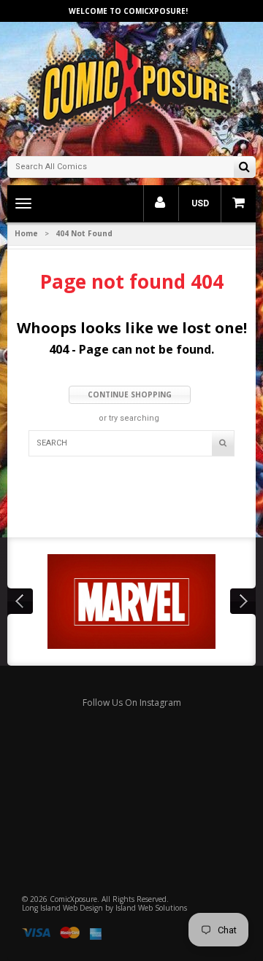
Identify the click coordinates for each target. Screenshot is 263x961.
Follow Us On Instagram (132, 702)
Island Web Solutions (151, 908)
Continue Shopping (130, 394)
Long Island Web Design (62, 908)
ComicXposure (73, 899)
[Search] (244, 168)
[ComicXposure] (131, 87)
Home (26, 233)
